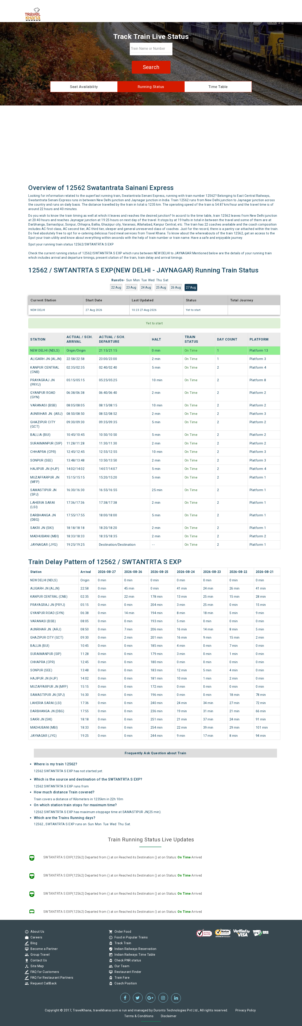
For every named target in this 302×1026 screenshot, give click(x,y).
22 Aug (116, 287)
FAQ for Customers (43, 972)
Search (151, 67)
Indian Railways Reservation (134, 949)
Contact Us (37, 960)
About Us (36, 931)
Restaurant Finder (126, 972)
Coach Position (124, 983)
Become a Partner (43, 949)
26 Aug (176, 287)
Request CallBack (42, 983)
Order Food (121, 931)
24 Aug (146, 287)
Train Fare (121, 977)
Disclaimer (169, 1016)
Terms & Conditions (138, 1016)
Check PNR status (126, 960)
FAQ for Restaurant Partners (50, 977)
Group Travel (39, 954)
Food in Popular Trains (130, 937)
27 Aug (191, 287)
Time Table (218, 86)
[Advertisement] (151, 144)
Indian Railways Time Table (133, 954)
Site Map (36, 966)
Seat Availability (84, 86)
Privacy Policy (245, 1010)
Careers (35, 937)
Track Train (121, 943)
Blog (32, 943)
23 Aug (131, 287)
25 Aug (161, 287)
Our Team (120, 966)
